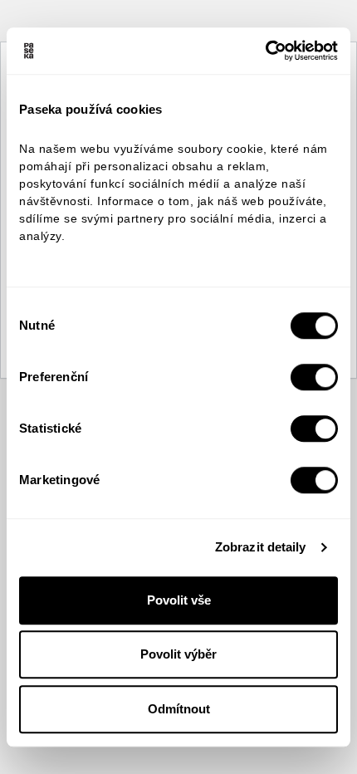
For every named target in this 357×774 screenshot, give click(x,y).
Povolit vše (179, 600)
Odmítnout (179, 709)
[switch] (314, 377)
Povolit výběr (178, 654)
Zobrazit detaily (260, 547)
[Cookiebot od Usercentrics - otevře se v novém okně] (265, 50)
